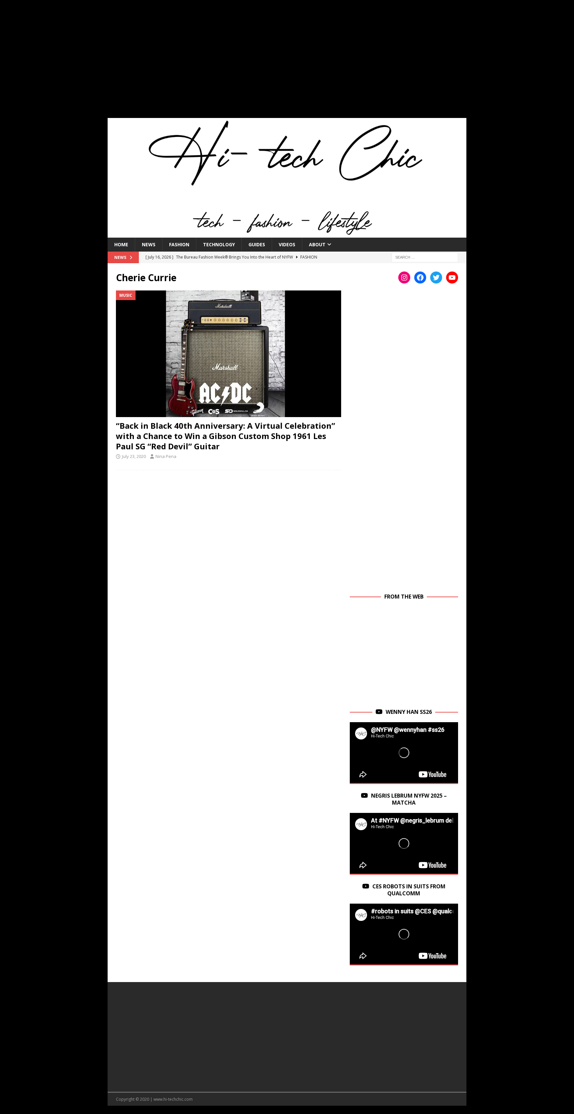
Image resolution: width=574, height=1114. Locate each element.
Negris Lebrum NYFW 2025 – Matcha (409, 799)
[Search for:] (425, 257)
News (148, 244)
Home (121, 244)
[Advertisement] (287, 63)
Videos (287, 244)
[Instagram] (404, 277)
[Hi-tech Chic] (287, 233)
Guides (256, 244)
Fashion (179, 244)
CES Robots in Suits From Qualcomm (408, 890)
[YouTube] (452, 277)
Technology (219, 244)
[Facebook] (420, 277)
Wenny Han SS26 (409, 712)
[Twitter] (436, 277)
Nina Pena (165, 456)
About (317, 244)
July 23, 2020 (134, 456)
